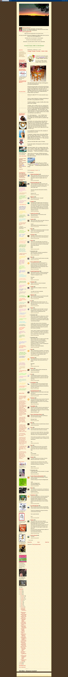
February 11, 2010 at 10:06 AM (35, 347)
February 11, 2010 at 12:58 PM (35, 380)
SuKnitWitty (33, 406)
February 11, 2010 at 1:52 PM (35, 388)
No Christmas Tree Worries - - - (23, 610)
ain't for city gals (34, 535)
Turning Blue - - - (23, 651)
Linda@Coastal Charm (35, 271)
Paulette (32, 201)
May (22, 603)
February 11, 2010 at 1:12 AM (35, 259)
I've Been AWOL (23, 622)
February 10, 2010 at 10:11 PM (35, 238)
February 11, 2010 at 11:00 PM (35, 517)
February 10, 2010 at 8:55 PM (35, 211)
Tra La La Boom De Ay (35, 261)
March (22, 605)
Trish (32, 487)
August (22, 600)
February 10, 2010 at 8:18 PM (35, 180)
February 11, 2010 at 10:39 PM (35, 503)
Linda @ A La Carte (34, 213)
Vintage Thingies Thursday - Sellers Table (23, 635)
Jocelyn (32, 219)
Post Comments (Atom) (36, 544)
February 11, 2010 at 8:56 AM (35, 305)
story (23, 165)
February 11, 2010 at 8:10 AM (35, 298)
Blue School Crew (23, 646)
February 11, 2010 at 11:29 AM (35, 355)
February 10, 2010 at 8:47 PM (35, 194)
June (22, 602)
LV (31, 300)
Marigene (32, 294)
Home (38, 542)
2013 (21, 591)
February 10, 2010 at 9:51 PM (35, 226)
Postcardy (33, 234)
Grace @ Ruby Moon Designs (36, 414)
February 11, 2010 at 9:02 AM (35, 312)
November (22, 596)
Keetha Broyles (27, 27)
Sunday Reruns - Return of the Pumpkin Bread (23, 626)
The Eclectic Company (28, 5)
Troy (31, 427)
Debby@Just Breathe (35, 174)
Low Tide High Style (34, 505)
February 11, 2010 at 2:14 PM (35, 395)
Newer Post (30, 542)
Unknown (32, 281)
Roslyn (32, 368)
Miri (31, 422)
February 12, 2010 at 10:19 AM (35, 533)
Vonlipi (32, 286)
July (21, 601)
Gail (31, 349)
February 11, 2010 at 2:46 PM (35, 412)
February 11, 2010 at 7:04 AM (35, 292)
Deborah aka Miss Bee (35, 182)
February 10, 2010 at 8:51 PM (35, 199)
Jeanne (32, 457)
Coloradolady (33, 382)
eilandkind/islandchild (35, 390)
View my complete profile (26, 31)
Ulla (31, 257)
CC (31, 374)
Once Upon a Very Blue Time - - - (23, 653)
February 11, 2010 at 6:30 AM (35, 284)
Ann (31, 445)
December (22, 595)
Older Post (47, 542)
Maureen (32, 196)
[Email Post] (39, 170)
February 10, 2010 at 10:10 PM (35, 232)
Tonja (32, 307)
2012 (21, 592)
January (22, 661)
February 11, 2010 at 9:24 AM (35, 335)
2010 (21, 594)
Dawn (32, 240)
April (22, 604)
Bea (31, 228)
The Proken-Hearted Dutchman (23, 629)
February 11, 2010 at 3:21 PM (35, 425)
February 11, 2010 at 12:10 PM (35, 366)
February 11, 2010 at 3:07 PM (35, 420)
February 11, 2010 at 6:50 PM (35, 485)
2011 (21, 593)
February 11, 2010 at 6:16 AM (35, 279)
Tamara (32, 519)
